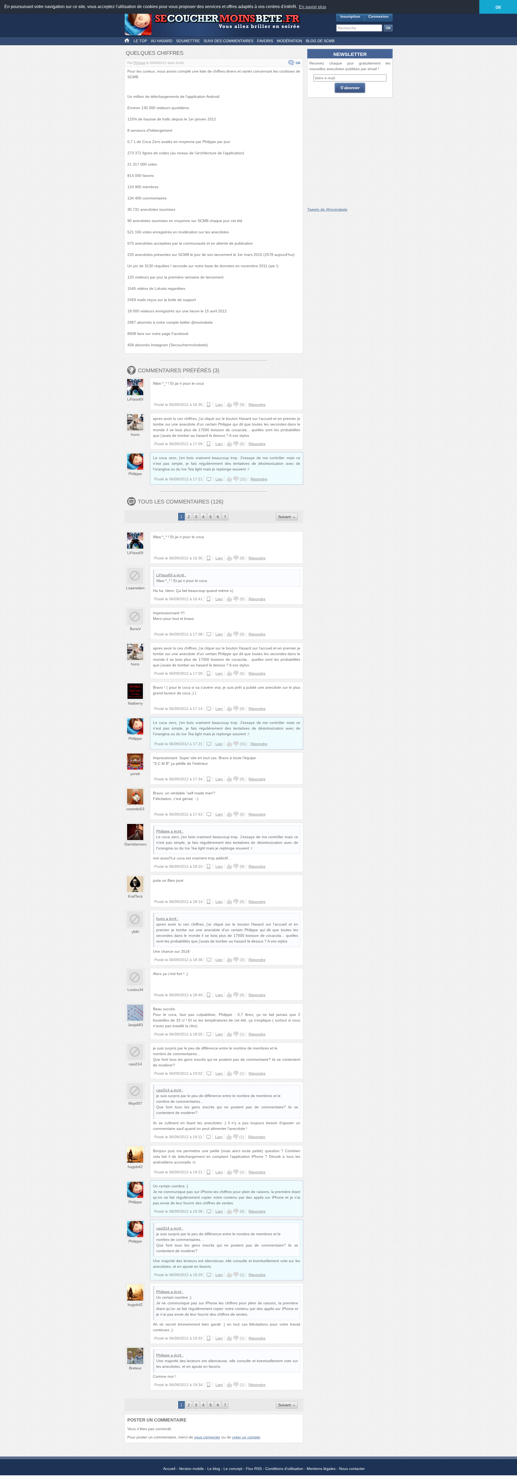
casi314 (135, 1064)
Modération (289, 41)
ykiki (135, 931)
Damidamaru (135, 844)
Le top (140, 41)
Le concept (232, 1468)
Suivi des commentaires (228, 41)
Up (229, 404)
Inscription (350, 16)
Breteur (135, 1368)
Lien (219, 404)
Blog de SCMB (320, 41)
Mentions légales (321, 1468)
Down (236, 404)
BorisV (135, 629)
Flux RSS (254, 1468)
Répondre (257, 404)
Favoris (265, 41)
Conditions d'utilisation (284, 1468)
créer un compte (246, 1437)
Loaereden (135, 588)
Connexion (378, 16)
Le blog (213, 1468)
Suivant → (287, 517)
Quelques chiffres (154, 53)
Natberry (135, 703)
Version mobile (191, 1468)
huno (135, 434)
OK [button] (498, 7)
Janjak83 (135, 1025)
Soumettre (188, 41)
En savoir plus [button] (312, 7)
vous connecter (207, 1437)
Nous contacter (352, 1468)
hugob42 (135, 1167)
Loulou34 (135, 989)
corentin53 (135, 809)
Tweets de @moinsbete (327, 209)
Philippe (139, 63)
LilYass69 (135, 399)
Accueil (169, 1468)
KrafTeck (135, 896)
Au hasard (161, 41)
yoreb (135, 774)
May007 (135, 1103)
